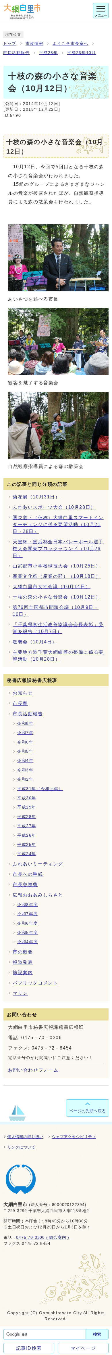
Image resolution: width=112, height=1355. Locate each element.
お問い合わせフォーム (33, 1070)
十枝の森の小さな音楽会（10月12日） (57, 597)
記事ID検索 (29, 1348)
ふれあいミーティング (38, 863)
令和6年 (25, 742)
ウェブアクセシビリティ (74, 1136)
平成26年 (48, 53)
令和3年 (25, 770)
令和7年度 (27, 914)
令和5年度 (27, 932)
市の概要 (23, 951)
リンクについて (21, 1147)
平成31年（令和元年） (40, 789)
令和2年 (25, 779)
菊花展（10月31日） (36, 496)
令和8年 (25, 723)
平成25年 (26, 844)
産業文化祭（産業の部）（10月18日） (57, 576)
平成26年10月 (81, 53)
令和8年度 (27, 905)
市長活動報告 (16, 53)
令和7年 (25, 733)
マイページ (83, 1348)
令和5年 (25, 751)
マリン (20, 993)
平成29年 (26, 807)
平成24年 (26, 854)
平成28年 (26, 817)
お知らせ (23, 693)
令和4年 (25, 760)
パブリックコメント (35, 983)
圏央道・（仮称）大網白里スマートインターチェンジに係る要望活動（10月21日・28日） (58, 524)
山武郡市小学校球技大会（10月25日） (57, 565)
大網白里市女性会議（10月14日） (51, 586)
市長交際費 (25, 884)
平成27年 (26, 826)
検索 (97, 1334)
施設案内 (23, 972)
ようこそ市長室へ (70, 43)
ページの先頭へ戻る (87, 1111)
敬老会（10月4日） (35, 641)
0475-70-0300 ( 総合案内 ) (42, 1237)
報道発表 (23, 962)
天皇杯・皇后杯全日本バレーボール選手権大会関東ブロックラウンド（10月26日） (58, 548)
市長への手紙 (28, 874)
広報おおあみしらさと (38, 894)
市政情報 (34, 43)
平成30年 (26, 798)
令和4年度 (27, 942)
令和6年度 (27, 923)
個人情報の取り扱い (25, 1136)
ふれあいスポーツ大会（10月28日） (54, 507)
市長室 (20, 703)
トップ (9, 43)
